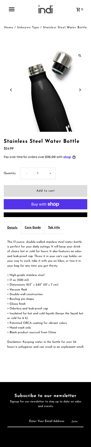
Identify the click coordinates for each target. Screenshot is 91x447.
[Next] (79, 90)
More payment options (45, 214)
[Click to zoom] (79, 55)
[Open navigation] (11, 9)
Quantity (10, 173)
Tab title (54, 227)
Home (8, 27)
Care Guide (33, 227)
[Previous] (11, 90)
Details (12, 227)
